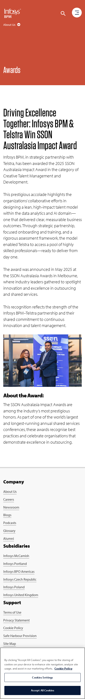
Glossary (9, 530)
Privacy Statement (16, 620)
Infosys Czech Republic (19, 579)
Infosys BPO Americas (18, 571)
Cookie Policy (13, 628)
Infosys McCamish (16, 556)
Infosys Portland (15, 563)
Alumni (8, 538)
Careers (8, 499)
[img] (12, 13)
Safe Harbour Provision (20, 635)
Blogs (7, 515)
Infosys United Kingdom (20, 595)
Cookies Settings (42, 677)
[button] (63, 13)
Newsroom (11, 507)
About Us (10, 491)
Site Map (9, 643)
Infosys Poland (14, 587)
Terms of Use (12, 612)
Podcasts (9, 523)
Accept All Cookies (42, 690)
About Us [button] (9, 25)
